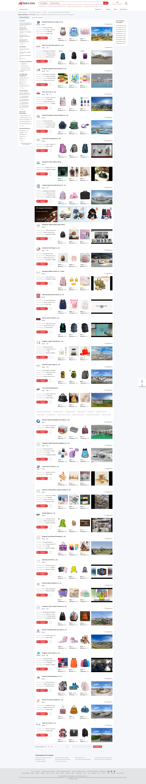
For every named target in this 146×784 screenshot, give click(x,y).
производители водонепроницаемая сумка (56, 6)
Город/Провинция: (40, 33)
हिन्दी (99, 773)
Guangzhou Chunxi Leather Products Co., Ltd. (54, 606)
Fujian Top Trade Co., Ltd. (49, 723)
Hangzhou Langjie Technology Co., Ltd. (52, 341)
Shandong (23, 134)
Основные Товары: (40, 29)
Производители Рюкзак (121, 33)
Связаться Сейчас (42, 38)
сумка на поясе (81, 411)
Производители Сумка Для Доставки (43, 757)
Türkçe (108, 773)
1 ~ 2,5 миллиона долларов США (24, 103)
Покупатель (98, 9)
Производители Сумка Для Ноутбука (125, 41)
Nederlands (94, 773)
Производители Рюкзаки (122, 27)
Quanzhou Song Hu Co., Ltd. (51, 364)
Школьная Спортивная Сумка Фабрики (103, 759)
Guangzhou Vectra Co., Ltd (51, 248)
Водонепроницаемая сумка (44, 411)
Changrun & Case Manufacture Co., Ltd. (54, 185)
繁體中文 (42, 773)
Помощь (108, 9)
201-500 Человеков (25, 121)
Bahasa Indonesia (120, 773)
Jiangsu (22, 136)
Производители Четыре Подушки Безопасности (104, 757)
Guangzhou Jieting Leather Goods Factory (53, 224)
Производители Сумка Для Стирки (124, 25)
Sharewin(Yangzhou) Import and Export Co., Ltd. (55, 115)
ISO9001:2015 (24, 78)
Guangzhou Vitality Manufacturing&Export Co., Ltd (55, 443)
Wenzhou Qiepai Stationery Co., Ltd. (52, 583)
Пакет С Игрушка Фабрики (60, 761)
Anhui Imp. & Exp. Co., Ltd (49, 92)
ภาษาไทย (103, 773)
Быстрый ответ (25, 66)
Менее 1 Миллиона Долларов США (25, 93)
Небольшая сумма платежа (24, 70)
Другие (22, 58)
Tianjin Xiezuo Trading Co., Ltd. (50, 466)
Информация (103, 771)
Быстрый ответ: (40, 80)
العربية (89, 773)
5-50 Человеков (25, 115)
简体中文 (37, 773)
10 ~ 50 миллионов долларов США (24, 100)
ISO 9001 (23, 84)
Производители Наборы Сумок (62, 757)
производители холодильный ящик (74, 6)
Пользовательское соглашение (48, 771)
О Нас (32, 771)
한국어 (84, 773)
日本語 (47, 773)
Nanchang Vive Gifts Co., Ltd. (50, 560)
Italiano (72, 773)
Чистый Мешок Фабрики (40, 761)
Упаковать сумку (51, 414)
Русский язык (79, 773)
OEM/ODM (23, 64)
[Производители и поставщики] (26, 3)
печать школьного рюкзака (92, 414)
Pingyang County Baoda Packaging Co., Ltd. (54, 536)
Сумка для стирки (106, 414)
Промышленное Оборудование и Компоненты (24, 41)
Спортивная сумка (70, 411)
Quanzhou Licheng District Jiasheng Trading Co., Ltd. (56, 490)
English (32, 773)
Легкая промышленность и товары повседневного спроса (25, 24)
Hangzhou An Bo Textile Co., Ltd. (51, 653)
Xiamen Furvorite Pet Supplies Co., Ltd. (52, 700)
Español (57, 773)
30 (48, 746)
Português (67, 773)
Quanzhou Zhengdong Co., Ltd (52, 676)
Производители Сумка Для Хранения (125, 29)
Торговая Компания (24, 49)
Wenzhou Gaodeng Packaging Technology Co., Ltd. (56, 420)
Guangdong (24, 130)
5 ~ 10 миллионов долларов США (24, 96)
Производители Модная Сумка (123, 43)
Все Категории (23, 9)
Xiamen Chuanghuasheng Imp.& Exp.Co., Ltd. (54, 630)
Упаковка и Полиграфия (25, 32)
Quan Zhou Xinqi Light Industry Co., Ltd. (53, 45)
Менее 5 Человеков (25, 119)
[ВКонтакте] (108, 771)
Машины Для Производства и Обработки (23, 29)
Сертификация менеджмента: (43, 103)
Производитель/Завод (24, 52)
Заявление (37, 771)
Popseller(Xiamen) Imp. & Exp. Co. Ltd (52, 22)
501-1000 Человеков (25, 123)
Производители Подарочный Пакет (63, 759)
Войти (126, 4)
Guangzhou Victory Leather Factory (51, 162)
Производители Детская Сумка (123, 37)
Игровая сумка (40, 414)
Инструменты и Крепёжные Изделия (24, 36)
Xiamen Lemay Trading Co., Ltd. (50, 318)
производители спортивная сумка (90, 6)
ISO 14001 (23, 80)
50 (51, 746)
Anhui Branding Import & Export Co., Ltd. (53, 294)
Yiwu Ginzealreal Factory (50, 388)
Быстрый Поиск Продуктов (93, 771)
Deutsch (62, 773)
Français (52, 773)
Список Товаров (24, 17)
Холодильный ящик (58, 411)
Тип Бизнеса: (39, 27)
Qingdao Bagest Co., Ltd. (48, 513)
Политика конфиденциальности (63, 771)
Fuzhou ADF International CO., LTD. (51, 138)
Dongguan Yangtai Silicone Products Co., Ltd (54, 68)
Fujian (22, 138)
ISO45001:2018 (24, 86)
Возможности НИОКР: (41, 31)
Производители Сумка (40, 759)
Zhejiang (23, 132)
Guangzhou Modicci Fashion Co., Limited (53, 271)
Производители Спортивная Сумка (124, 31)
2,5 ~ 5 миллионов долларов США (24, 106)
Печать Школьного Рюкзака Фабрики (83, 759)
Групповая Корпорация (25, 56)
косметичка (90, 411)
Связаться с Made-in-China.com (79, 771)
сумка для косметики (101, 411)
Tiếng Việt (113, 773)
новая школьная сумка (78, 414)
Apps (115, 9)
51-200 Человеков (25, 117)
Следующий (97, 746)
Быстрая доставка (25, 68)
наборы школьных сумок (64, 414)
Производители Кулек (79, 757)
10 (45, 746)
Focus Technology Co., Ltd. (71, 776)
